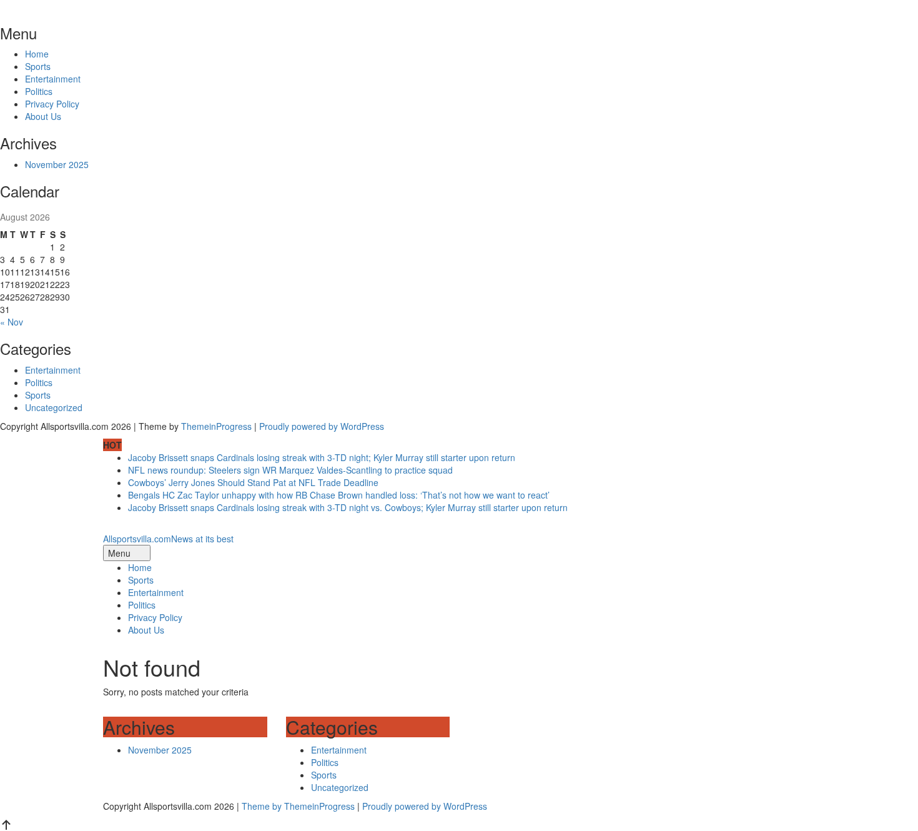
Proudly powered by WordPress (321, 426)
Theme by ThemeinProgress (298, 806)
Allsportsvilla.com (168, 538)
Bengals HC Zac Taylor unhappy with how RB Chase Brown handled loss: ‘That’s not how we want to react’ (339, 495)
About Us (43, 116)
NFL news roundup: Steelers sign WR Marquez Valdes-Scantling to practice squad (290, 470)
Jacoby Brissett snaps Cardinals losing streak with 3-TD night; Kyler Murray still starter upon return (321, 457)
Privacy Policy (52, 103)
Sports (38, 66)
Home (37, 53)
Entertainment (53, 78)
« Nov (11, 322)
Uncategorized (53, 407)
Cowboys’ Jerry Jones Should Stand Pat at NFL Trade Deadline (253, 482)
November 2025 (57, 164)
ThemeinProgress (216, 426)
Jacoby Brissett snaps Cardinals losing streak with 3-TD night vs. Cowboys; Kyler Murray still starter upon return (348, 507)
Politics (38, 91)
